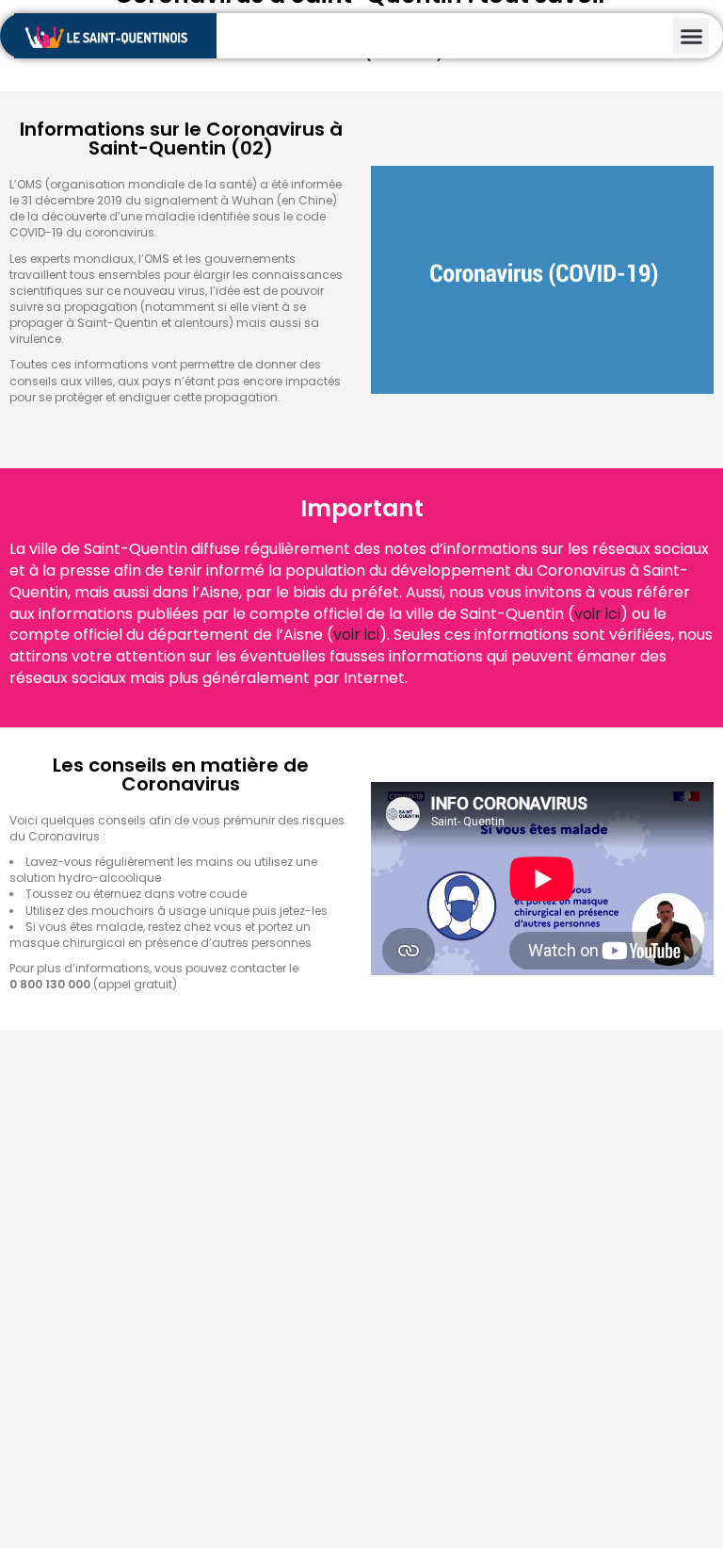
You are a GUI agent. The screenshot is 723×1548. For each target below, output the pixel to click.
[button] (691, 36)
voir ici (597, 614)
